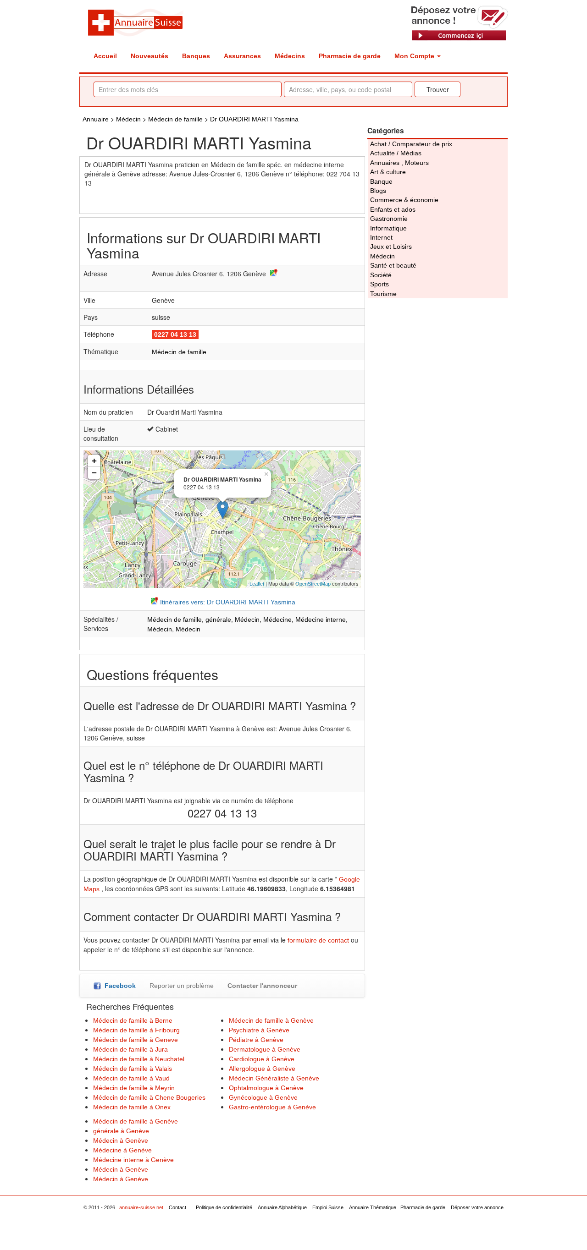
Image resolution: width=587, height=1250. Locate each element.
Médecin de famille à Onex (132, 1107)
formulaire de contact (318, 940)
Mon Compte (415, 56)
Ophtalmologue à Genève (266, 1087)
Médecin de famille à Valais (132, 1068)
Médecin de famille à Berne (132, 1020)
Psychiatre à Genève (259, 1030)
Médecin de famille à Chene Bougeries (149, 1097)
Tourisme (383, 293)
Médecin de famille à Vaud (131, 1078)
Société (381, 275)
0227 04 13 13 (175, 334)
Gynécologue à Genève (263, 1097)
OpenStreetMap (313, 584)
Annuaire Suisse (135, 22)
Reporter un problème (182, 985)
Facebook (118, 985)
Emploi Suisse (327, 1207)
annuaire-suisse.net (141, 1207)
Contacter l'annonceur (262, 985)
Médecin (128, 119)
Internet (381, 237)
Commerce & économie (404, 199)
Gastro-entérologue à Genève (272, 1107)
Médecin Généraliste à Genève (274, 1078)
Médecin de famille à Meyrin (134, 1087)
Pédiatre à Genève (256, 1039)
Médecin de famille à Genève (271, 1020)
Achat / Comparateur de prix (411, 144)
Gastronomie (389, 218)
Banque (381, 181)
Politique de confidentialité (224, 1207)
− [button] (94, 472)
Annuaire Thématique (372, 1207)
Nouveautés (149, 56)
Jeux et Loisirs (391, 246)
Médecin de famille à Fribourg (136, 1030)
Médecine (277, 619)
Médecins (290, 56)
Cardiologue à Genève (261, 1059)
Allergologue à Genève (262, 1068)
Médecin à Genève (120, 1140)
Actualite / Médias (395, 153)
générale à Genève (121, 1131)
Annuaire (96, 119)
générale (218, 619)
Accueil (105, 56)
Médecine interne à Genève (133, 1159)
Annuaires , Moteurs (399, 162)
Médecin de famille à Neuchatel (138, 1059)
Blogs (378, 190)
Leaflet (256, 584)
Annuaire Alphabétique (282, 1207)
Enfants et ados (392, 209)
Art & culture (388, 171)
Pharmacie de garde (350, 56)
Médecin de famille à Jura (130, 1049)
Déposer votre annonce (477, 1207)
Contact (177, 1207)
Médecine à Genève (122, 1150)
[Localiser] (272, 274)
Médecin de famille (175, 119)
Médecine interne (320, 619)
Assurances (242, 56)
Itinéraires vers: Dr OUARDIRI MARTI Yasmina (226, 602)
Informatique (388, 228)
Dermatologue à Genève (264, 1049)
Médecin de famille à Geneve (135, 1039)
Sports (379, 284)
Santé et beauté (393, 265)
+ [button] (94, 461)
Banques (196, 56)
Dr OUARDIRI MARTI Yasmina (254, 119)
